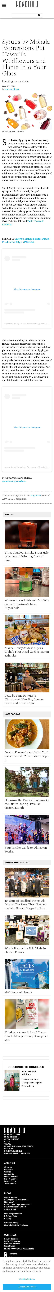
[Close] (50, 1261)
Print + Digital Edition (13, 1213)
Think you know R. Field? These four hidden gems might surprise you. (26, 1036)
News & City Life (12, 1134)
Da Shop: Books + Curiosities (16, 1200)
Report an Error (10, 1179)
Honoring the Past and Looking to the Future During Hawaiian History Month (27, 804)
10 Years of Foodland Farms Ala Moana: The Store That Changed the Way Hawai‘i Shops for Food (25, 905)
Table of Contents (30, 1079)
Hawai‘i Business (11, 1239)
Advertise (8, 1169)
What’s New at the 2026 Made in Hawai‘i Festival (25, 950)
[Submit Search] (39, 15)
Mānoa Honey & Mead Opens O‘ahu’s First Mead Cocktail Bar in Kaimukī (27, 652)
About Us (8, 1167)
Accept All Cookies (27, 1287)
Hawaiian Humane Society (15, 1207)
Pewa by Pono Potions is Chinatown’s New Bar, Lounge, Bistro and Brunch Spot (24, 699)
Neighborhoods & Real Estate (19, 1146)
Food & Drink (10, 1137)
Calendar (8, 1148)
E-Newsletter (28, 1086)
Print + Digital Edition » (29, 1072)
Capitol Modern (10, 1197)
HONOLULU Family (12, 1243)
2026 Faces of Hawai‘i (18, 992)
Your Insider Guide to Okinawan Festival (26, 849)
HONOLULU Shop (11, 1223)
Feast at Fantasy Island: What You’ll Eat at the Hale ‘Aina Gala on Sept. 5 (27, 756)
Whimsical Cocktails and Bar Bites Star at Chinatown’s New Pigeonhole (27, 604)
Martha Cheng (12, 89)
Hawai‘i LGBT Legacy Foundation (18, 1204)
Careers (7, 1172)
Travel (7, 1144)
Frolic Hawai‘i (9, 1246)
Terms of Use (10, 1183)
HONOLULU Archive (13, 1151)
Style (7, 1141)
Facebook (12, 1254)
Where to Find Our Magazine (16, 1225)
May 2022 (35, 495)
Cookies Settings (27, 1279)
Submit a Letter (11, 1176)
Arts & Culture (11, 1139)
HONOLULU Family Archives (17, 1153)
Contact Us (9, 1174)
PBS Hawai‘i (9, 1202)
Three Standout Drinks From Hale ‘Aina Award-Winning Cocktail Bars (27, 556)
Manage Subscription (32, 1083)
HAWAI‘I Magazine (12, 1241)
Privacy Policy (10, 1181)
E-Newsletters (10, 1216)
